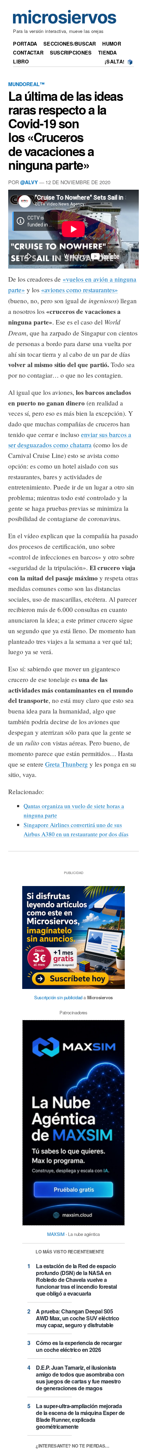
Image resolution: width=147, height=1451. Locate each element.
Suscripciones (71, 52)
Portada (25, 43)
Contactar (28, 52)
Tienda (107, 52)
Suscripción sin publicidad (58, 997)
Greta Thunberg (66, 764)
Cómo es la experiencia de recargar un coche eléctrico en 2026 (79, 1346)
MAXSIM (56, 1234)
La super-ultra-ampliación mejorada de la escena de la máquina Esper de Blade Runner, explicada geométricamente (80, 1416)
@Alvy (29, 182)
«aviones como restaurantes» (79, 289)
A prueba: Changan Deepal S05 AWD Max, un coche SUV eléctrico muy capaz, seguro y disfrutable (77, 1318)
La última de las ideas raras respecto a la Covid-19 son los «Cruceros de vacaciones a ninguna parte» (65, 130)
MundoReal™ (26, 84)
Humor (111, 43)
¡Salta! (114, 61)
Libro (20, 61)
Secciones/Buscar (69, 43)
